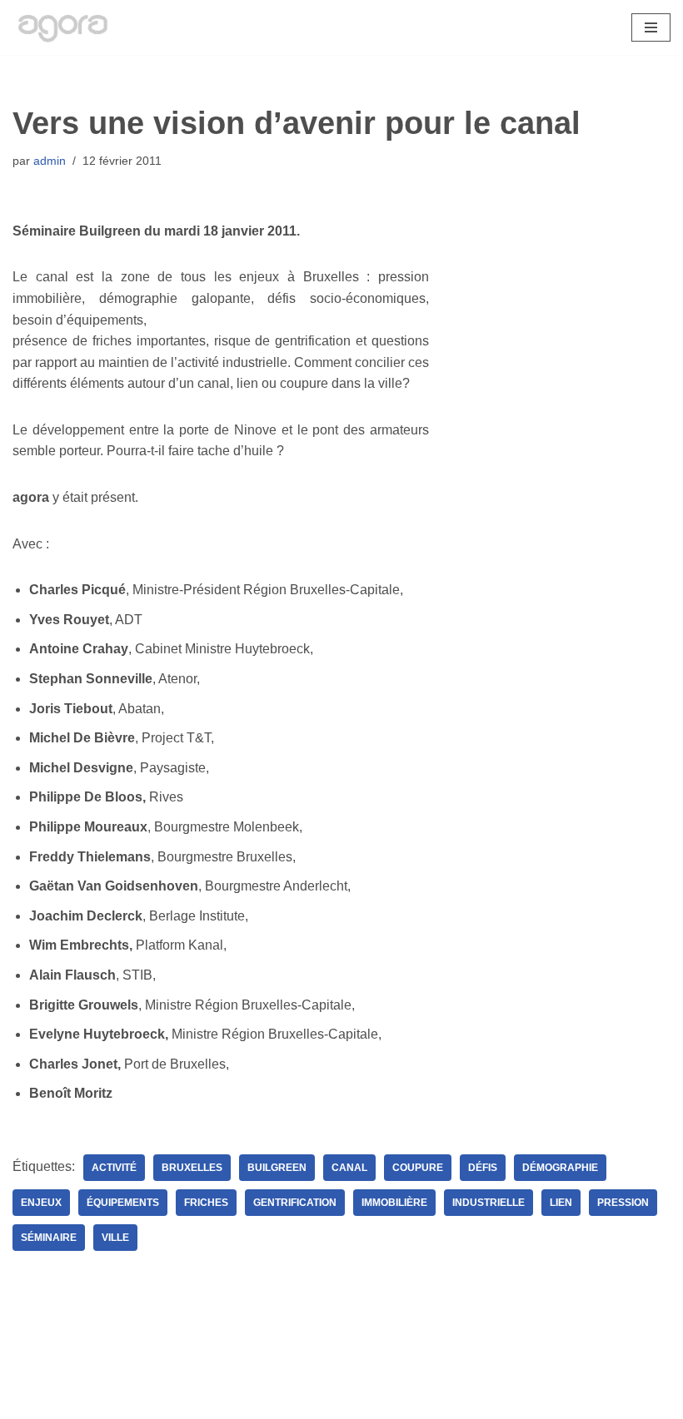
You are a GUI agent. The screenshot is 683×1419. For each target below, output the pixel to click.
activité (114, 1167)
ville (115, 1237)
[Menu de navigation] (651, 27)
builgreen (277, 1167)
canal (349, 1167)
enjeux (41, 1202)
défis (482, 1167)
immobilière (394, 1202)
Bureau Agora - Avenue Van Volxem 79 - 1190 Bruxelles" (342, 1401)
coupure (417, 1167)
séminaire (49, 1237)
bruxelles (192, 1167)
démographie (560, 1167)
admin (49, 160)
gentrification (295, 1202)
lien (561, 1202)
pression (623, 1202)
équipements (123, 1202)
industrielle (488, 1202)
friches (206, 1202)
